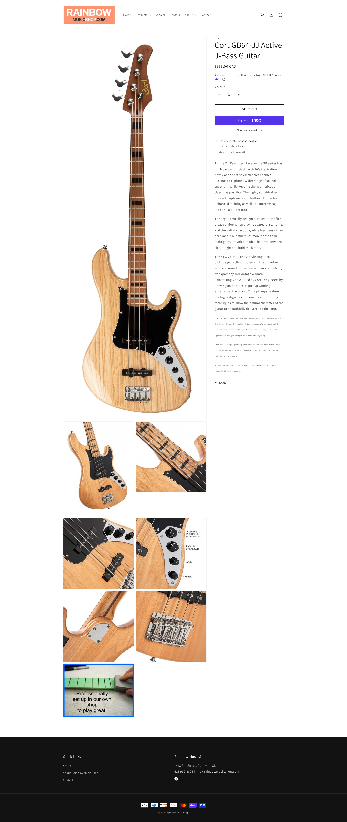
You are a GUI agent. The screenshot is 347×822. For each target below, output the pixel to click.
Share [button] (223, 383)
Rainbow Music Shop (178, 812)
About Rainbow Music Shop (80, 773)
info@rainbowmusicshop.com (217, 771)
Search (67, 766)
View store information (233, 152)
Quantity (220, 86)
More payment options (249, 130)
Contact (68, 780)
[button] (143, 15)
